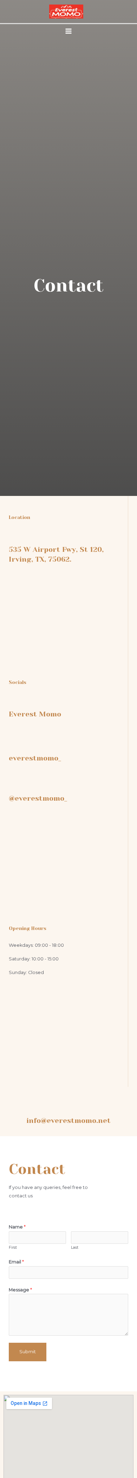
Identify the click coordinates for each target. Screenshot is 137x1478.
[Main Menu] (68, 31)
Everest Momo (35, 714)
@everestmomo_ (38, 798)
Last (74, 1247)
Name (17, 1227)
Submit (27, 1351)
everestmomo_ (35, 758)
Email (16, 1261)
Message (20, 1289)
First (13, 1247)
